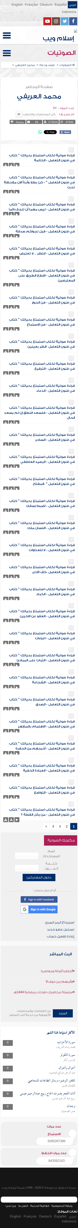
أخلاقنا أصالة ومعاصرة (57, 971)
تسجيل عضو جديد (60, 929)
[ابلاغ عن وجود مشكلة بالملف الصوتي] (5, 165)
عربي (72, 5)
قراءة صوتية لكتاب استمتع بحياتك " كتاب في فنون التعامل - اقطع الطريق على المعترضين (42, 275)
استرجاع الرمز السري (59, 922)
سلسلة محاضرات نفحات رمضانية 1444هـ (43, 992)
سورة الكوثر (67, 1055)
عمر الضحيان (68, 1111)
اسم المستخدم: (51, 853)
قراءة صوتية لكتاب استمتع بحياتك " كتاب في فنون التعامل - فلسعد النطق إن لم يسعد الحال (39, 413)
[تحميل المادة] (11, 165)
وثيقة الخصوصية (61, 1205)
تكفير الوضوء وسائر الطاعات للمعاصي (51, 1081)
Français (31, 5)
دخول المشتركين (39, 877)
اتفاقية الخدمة (39, 1205)
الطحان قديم (68, 1086)
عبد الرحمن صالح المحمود (62, 1073)
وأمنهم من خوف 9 (59, 981)
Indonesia (69, 12)
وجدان (71, 1106)
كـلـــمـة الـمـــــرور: (51, 866)
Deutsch (46, 5)
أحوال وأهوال (67, 1068)
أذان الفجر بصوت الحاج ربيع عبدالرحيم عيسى (47, 1093)
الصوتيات (62, 52)
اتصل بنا (23, 1205)
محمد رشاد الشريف (65, 1047)
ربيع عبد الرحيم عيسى (63, 1098)
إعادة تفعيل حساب (60, 936)
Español (61, 5)
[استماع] (16, 165)
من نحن (11, 1205)
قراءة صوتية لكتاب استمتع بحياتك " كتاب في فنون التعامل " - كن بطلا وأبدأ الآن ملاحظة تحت (39, 182)
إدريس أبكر (69, 1060)
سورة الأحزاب (66, 1042)
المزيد (63, 1013)
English (17, 5)
